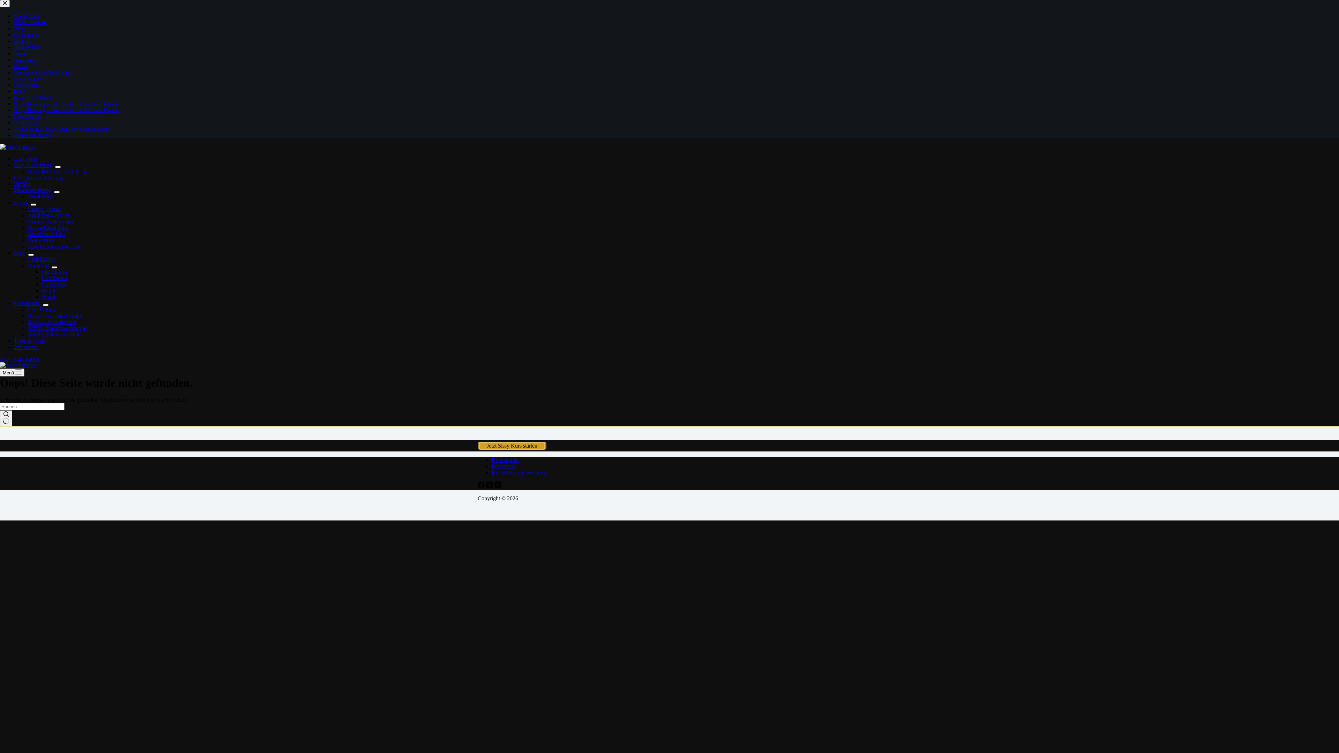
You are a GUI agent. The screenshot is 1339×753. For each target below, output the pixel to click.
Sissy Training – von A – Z (57, 171)
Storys (21, 203)
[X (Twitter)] (490, 486)
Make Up (38, 265)
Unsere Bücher (44, 209)
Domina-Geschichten (51, 222)
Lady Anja (25, 159)
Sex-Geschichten (46, 234)
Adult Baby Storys (48, 215)
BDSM (22, 184)
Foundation (54, 272)
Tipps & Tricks (30, 341)
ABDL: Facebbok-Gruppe (57, 328)
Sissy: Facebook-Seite (52, 322)
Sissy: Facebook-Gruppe (55, 316)
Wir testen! (26, 347)
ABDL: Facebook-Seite (54, 334)
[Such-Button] (6, 418)
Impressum (504, 466)
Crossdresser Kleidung (39, 178)
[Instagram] (497, 486)
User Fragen (41, 309)
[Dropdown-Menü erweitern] (58, 167)
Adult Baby (41, 196)
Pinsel (48, 297)
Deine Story (41, 240)
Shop (19, 253)
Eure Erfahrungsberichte (55, 247)
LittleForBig (41, 259)
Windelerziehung (32, 190)
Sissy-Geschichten (48, 228)
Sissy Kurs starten (19, 359)
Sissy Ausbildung (33, 165)
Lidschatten (54, 278)
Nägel (48, 291)
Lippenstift (54, 284)
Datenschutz (505, 460)
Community (27, 303)
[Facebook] (482, 486)
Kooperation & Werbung (519, 473)
